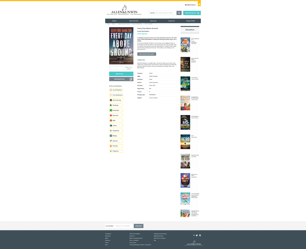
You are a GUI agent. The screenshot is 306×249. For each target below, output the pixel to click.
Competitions (108, 233)
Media (106, 238)
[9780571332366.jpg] (121, 45)
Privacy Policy (132, 242)
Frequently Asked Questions (160, 233)
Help (155, 240)
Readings (115, 105)
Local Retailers (117, 90)
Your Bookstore (117, 95)
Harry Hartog (117, 100)
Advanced (190, 13)
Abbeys (115, 136)
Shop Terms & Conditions (160, 238)
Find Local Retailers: (115, 86)
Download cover (119, 79)
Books (114, 21)
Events (106, 242)
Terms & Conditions (134, 240)
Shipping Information (158, 236)
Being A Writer (190, 21)
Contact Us (171, 21)
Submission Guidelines (134, 233)
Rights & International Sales (135, 238)
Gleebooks (116, 131)
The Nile (115, 146)
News (106, 244)
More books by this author (146, 54)
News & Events (133, 21)
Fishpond (115, 151)
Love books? (110, 226)
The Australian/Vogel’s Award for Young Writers (140, 244)
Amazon (115, 141)
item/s (190, 5)
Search (152, 13)
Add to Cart (119, 74)
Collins (115, 125)
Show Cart (199, 3)
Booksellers (108, 236)
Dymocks (115, 115)
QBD (114, 120)
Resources (153, 21)
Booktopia (116, 110)
